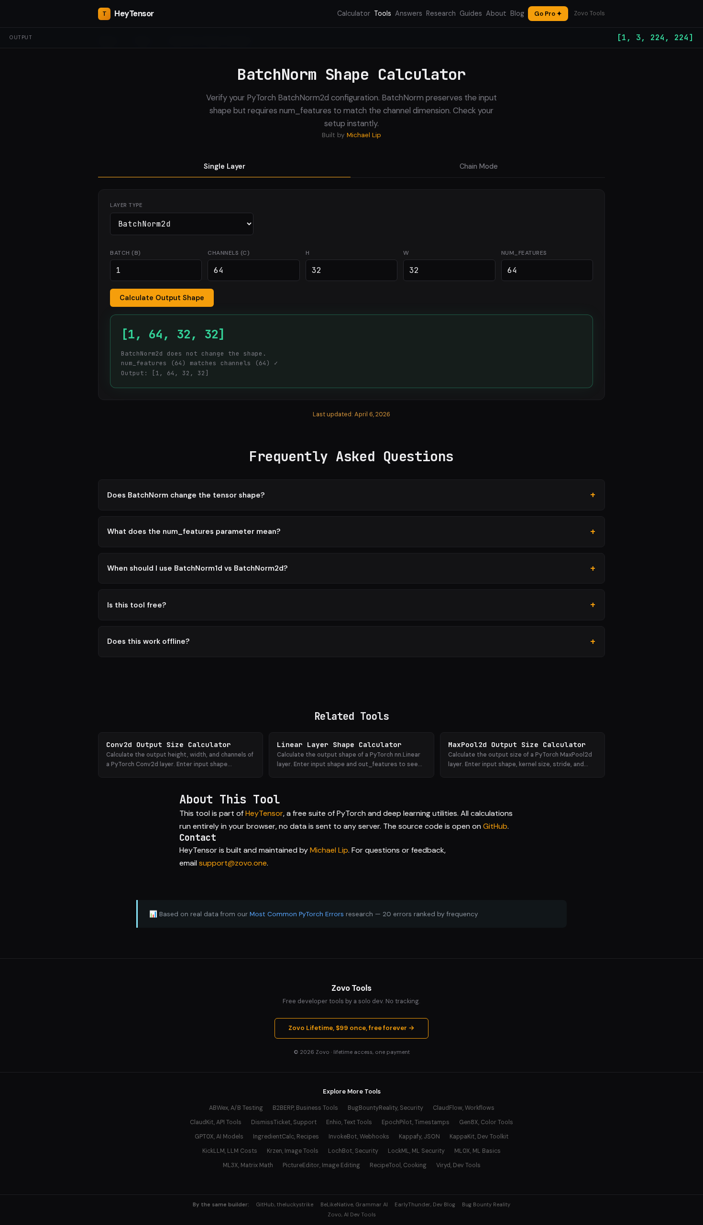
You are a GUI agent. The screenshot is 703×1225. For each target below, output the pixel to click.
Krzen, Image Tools (293, 1151)
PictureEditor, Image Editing (321, 1165)
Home (107, 40)
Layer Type (126, 205)
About (496, 13)
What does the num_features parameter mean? (194, 531)
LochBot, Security (353, 1151)
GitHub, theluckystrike (284, 1204)
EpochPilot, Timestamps (416, 1122)
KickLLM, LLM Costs (229, 1151)
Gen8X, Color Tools (486, 1122)
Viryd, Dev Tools (458, 1165)
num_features (524, 253)
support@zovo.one (233, 863)
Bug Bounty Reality (486, 1204)
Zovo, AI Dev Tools (352, 1214)
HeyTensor (264, 813)
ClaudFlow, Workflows (463, 1108)
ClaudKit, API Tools (216, 1122)
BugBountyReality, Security (385, 1108)
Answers (408, 13)
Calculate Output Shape (162, 297)
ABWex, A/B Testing (236, 1108)
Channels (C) (229, 253)
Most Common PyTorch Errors (297, 914)
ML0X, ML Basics (477, 1151)
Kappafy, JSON (419, 1136)
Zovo (323, 1052)
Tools (382, 13)
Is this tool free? (136, 605)
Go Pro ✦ (548, 14)
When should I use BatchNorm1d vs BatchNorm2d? (197, 568)
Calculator (353, 13)
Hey (134, 13)
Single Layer (224, 166)
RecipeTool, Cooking (398, 1165)
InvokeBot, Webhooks (359, 1136)
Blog (517, 13)
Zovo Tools (589, 13)
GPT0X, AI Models (219, 1136)
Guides (471, 13)
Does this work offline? (148, 641)
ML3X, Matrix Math (248, 1165)
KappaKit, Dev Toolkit (479, 1136)
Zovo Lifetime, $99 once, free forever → (351, 1028)
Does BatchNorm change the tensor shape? (186, 495)
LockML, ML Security (416, 1151)
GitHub (495, 826)
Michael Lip (364, 135)
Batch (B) (125, 253)
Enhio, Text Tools (349, 1122)
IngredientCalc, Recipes (286, 1136)
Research (441, 13)
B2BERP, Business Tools (305, 1108)
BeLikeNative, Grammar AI (354, 1204)
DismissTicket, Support (284, 1122)
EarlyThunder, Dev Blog (425, 1204)
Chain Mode (479, 166)
